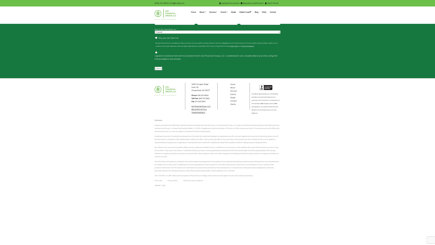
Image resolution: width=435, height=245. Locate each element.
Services (212, 12)
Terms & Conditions (248, 46)
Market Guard (245, 12)
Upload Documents (230, 3)
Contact (273, 12)
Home (193, 12)
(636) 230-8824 (161, 3)
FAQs (264, 12)
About (201, 12)
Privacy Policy (234, 46)
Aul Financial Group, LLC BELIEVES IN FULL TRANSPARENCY (200, 109)
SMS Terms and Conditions (193, 180)
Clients (233, 104)
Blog (256, 12)
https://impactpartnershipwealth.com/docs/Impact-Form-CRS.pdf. (210, 171)
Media (233, 12)
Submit (158, 68)
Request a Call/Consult (253, 3)
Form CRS (158, 180)
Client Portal (272, 3)
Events (223, 12)
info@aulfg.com (177, 3)
